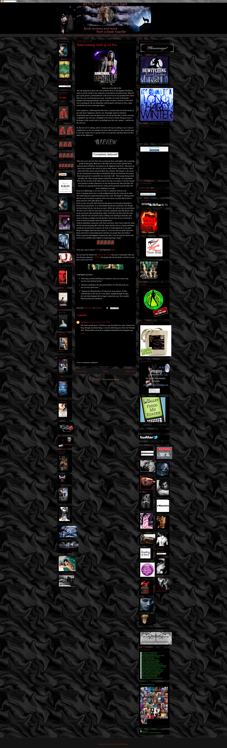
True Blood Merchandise (154, 732)
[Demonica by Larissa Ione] (148, 654)
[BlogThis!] (113, 308)
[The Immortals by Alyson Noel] (149, 662)
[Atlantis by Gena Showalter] (148, 675)
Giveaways (68, 35)
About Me (89, 35)
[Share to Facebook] (116, 308)
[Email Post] (107, 308)
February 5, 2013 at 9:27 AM (99, 322)
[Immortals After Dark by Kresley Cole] (151, 664)
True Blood (143, 732)
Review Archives (125, 35)
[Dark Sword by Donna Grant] (149, 676)
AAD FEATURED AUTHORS (141, 35)
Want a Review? (79, 35)
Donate (115, 35)
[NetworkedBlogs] (154, 147)
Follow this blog (154, 150)
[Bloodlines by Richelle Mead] (148, 652)
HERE (97, 250)
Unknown (84, 322)
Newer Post (81, 371)
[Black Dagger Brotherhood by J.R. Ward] (152, 655)
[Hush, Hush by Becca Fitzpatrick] (150, 661)
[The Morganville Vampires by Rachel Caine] (153, 667)
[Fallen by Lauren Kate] (147, 658)
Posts (144, 452)
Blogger (125, 744)
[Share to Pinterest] (118, 308)
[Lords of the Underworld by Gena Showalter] (153, 665)
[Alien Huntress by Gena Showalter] (150, 672)
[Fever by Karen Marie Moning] (149, 659)
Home (60, 35)
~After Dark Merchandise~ (103, 35)
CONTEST (97, 257)
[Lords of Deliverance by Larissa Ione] (151, 678)
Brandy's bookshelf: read (147, 684)
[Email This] (111, 308)
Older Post (130, 371)
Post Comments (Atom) (110, 379)
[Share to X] (114, 308)
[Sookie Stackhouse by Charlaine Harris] (152, 669)
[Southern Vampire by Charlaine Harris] (151, 671)
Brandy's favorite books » (161, 726)
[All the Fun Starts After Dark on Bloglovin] (148, 195)
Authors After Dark (104, 255)
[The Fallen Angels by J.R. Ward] (149, 657)
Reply (83, 333)
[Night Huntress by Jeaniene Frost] (150, 668)
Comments (145, 454)
